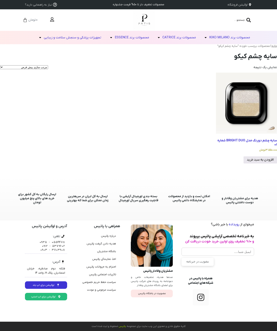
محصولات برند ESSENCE (132, 37)
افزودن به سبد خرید (260, 160)
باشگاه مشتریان (106, 251)
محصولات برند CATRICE (179, 37)
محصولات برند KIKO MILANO (229, 37)
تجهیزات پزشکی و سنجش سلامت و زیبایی (72, 37)
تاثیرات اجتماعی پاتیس (102, 274)
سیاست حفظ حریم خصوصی (99, 282)
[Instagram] (201, 297)
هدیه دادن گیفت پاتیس (101, 244)
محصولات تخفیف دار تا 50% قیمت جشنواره (138, 4)
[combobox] (229, 20)
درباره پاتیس (108, 236)
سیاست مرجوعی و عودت (101, 290)
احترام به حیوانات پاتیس (101, 267)
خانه (274, 46)
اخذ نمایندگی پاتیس (104, 259)
